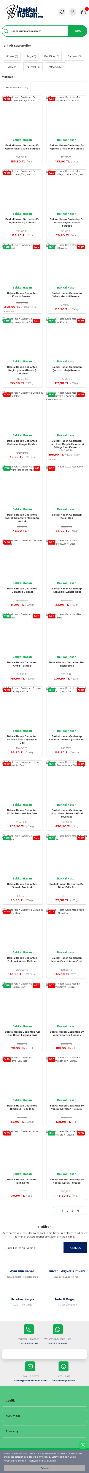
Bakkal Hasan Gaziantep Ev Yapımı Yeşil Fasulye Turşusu (22, 147)
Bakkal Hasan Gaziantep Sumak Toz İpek (22, 886)
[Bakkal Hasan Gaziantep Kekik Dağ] (66, 485)
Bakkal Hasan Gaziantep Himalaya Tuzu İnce (22, 1107)
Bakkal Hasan (22, 139)
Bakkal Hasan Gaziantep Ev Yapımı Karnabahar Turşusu (66, 147)
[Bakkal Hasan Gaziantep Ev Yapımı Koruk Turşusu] (66, 1150)
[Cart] (83, 12)
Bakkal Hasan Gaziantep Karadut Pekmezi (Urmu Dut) (66, 738)
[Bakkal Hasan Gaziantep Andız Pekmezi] (22, 633)
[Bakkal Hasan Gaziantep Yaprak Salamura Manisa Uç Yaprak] (22, 485)
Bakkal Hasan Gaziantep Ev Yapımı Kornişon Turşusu (67, 1107)
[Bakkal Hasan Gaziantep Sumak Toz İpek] (22, 854)
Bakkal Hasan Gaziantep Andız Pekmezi (22, 664)
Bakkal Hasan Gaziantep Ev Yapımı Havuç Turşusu (22, 221)
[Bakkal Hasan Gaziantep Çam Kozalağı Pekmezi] (66, 337)
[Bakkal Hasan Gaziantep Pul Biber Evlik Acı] (66, 854)
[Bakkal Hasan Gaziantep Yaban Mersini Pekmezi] (66, 263)
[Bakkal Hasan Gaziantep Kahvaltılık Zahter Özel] (66, 559)
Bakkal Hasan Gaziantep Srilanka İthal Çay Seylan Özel (22, 739)
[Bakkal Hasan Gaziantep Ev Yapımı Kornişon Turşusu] (66, 1076)
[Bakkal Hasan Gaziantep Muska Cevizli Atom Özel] (66, 928)
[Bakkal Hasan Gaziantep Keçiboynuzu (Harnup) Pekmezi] (22, 337)
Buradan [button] (52, 1460)
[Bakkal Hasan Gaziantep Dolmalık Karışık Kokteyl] (22, 411)
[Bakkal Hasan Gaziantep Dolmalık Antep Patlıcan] (22, 928)
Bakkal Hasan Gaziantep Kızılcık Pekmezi (22, 295)
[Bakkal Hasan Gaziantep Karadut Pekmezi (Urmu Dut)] (66, 707)
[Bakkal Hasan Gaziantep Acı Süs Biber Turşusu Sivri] (22, 1002)
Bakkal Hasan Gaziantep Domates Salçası (22, 590)
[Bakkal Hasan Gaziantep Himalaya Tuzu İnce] (22, 1076)
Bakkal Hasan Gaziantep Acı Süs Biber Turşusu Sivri (22, 1033)
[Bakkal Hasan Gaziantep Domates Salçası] (22, 559)
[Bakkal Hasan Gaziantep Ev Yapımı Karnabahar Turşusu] (66, 116)
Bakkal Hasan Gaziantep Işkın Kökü (22, 1181)
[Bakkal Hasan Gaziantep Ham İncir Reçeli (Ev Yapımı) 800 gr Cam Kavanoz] (66, 411)
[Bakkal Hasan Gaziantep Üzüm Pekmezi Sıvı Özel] (22, 781)
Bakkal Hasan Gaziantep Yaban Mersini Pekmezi (67, 295)
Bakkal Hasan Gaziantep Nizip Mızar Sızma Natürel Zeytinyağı (67, 813)
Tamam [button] (44, 1468)
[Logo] (24, 12)
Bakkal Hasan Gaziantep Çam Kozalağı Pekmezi (67, 368)
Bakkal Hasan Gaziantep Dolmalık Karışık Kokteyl (22, 442)
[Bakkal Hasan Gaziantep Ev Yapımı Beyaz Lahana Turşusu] (66, 190)
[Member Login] (72, 12)
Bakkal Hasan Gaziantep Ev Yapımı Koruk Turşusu (67, 1181)
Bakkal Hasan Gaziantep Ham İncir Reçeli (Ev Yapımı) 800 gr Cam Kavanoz (67, 444)
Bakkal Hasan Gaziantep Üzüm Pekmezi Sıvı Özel (22, 812)
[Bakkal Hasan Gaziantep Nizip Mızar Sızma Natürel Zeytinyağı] (66, 781)
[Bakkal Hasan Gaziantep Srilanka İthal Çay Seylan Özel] (22, 707)
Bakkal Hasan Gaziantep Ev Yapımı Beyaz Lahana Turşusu (67, 222)
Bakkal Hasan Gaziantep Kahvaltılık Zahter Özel (67, 590)
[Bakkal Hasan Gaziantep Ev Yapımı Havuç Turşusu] (22, 190)
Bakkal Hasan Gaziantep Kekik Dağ (67, 516)
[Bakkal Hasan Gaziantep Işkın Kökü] (22, 1150)
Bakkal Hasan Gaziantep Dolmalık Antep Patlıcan (22, 959)
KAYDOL (75, 1247)
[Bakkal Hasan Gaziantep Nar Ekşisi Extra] (66, 633)
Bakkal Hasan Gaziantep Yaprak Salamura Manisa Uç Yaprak (22, 518)
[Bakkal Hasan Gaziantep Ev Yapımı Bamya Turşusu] (66, 1002)
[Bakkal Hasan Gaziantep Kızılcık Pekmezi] (22, 263)
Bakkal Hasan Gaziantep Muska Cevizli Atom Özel (66, 959)
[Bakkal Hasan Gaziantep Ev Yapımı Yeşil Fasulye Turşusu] (22, 116)
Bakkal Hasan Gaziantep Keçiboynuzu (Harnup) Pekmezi (22, 370)
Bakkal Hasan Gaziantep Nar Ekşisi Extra (66, 664)
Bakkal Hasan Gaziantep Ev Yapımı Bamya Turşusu (67, 1033)
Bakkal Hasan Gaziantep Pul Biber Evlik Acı (66, 886)
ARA (78, 30)
